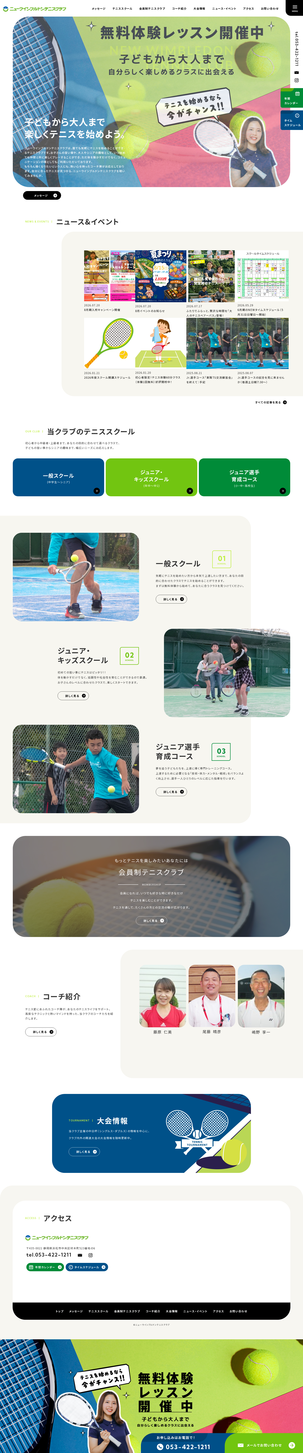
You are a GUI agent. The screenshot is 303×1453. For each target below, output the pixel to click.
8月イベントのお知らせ (150, 308)
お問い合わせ (270, 8)
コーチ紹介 (179, 8)
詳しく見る (170, 596)
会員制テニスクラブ (152, 8)
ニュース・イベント (224, 8)
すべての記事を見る (268, 400)
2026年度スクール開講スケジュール (107, 375)
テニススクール (123, 8)
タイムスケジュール (86, 1264)
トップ (60, 1308)
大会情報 (199, 8)
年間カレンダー (45, 1264)
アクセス (248, 8)
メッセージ (99, 8)
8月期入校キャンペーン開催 (102, 307)
